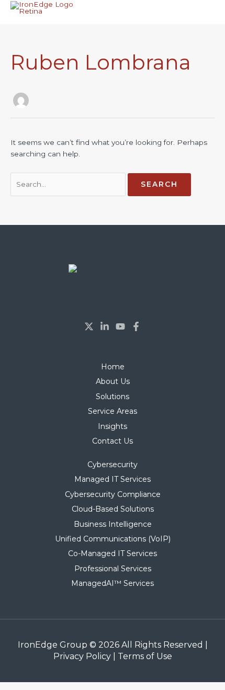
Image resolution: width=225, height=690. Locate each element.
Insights (112, 426)
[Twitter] (89, 326)
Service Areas (112, 411)
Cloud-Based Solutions (113, 509)
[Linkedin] (104, 326)
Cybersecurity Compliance (113, 494)
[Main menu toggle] (204, 13)
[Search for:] (69, 184)
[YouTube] (120, 326)
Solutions (112, 396)
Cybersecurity (112, 464)
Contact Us (112, 441)
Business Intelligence (113, 524)
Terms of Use (145, 656)
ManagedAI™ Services (112, 583)
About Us (113, 381)
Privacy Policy (82, 656)
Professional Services (112, 568)
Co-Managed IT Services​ (112, 553)
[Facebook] (136, 326)
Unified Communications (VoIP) (113, 539)
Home (113, 366)
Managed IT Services (112, 479)
